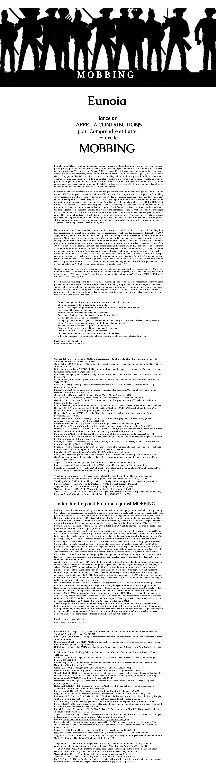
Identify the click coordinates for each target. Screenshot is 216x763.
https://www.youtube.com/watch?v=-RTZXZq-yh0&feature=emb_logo (96, 452)
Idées (56, 465)
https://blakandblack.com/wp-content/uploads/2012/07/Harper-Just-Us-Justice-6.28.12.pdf (106, 409)
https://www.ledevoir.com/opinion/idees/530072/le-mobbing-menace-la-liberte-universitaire (104, 465)
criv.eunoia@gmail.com (72, 341)
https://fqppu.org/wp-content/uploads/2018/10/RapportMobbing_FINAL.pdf (100, 484)
